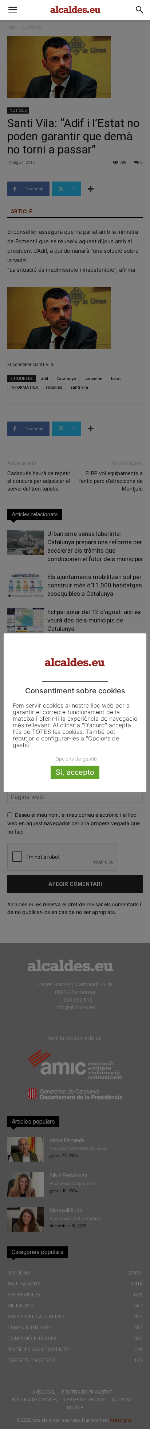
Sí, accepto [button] (75, 772)
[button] (12, 10)
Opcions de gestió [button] (76, 759)
